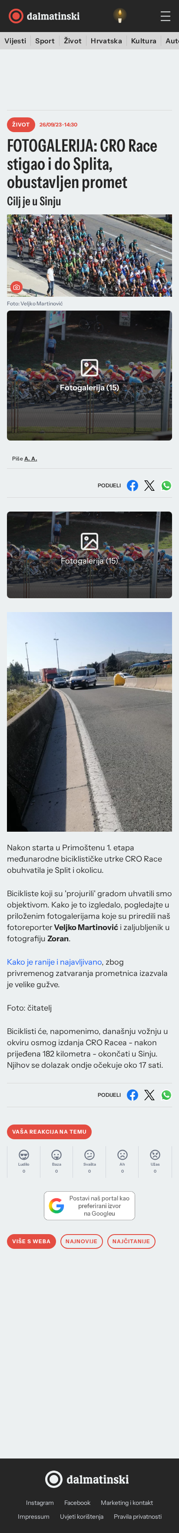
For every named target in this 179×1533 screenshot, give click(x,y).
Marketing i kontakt (127, 1503)
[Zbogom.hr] (120, 16)
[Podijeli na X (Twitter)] (149, 485)
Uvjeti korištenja (81, 1516)
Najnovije (82, 1241)
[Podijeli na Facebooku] (132, 485)
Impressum (34, 1516)
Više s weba (31, 1241)
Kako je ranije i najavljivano (54, 962)
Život (73, 40)
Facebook (77, 1503)
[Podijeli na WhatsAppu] (166, 485)
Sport (45, 40)
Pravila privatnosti (138, 1516)
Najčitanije (131, 1241)
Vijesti (15, 40)
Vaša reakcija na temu (49, 1131)
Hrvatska (106, 40)
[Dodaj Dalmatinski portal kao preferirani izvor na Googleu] (89, 1205)
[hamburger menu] (165, 16)
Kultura (143, 40)
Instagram (40, 1503)
